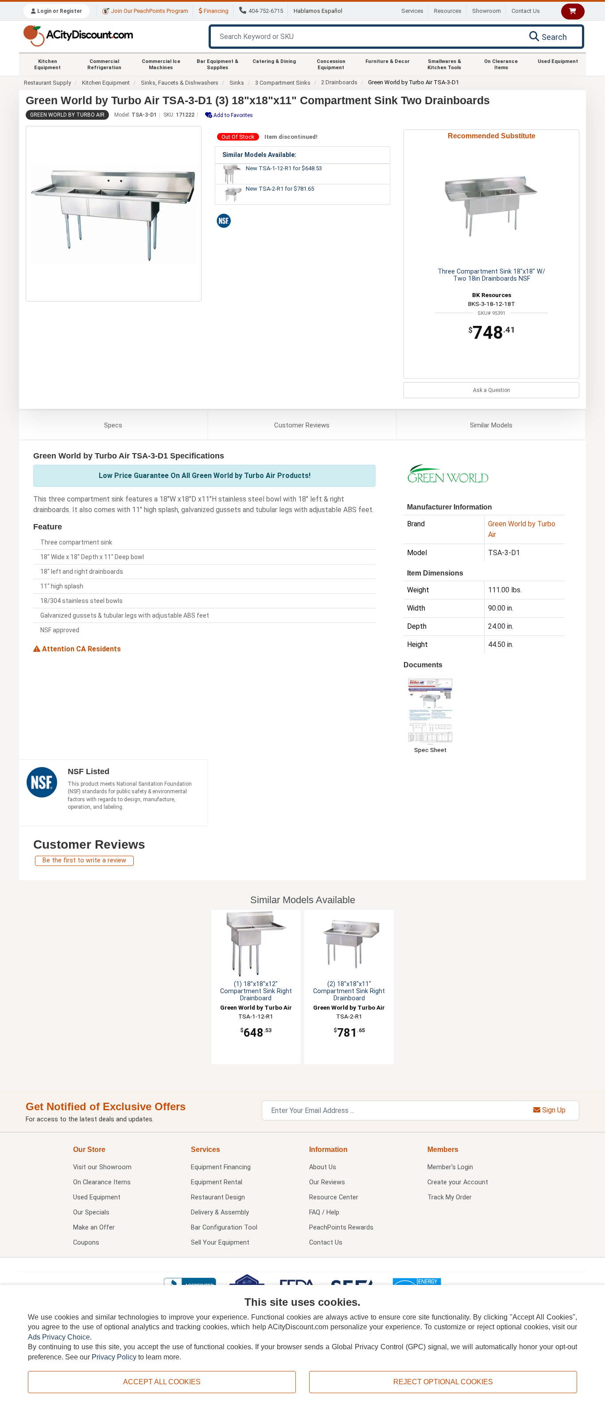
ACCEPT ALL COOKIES (162, 1382)
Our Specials (91, 1212)
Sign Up (553, 1110)
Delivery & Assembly (220, 1212)
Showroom (486, 11)
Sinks (236, 82)
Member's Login (450, 1167)
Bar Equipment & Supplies (217, 64)
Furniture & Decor (387, 61)
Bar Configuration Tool (224, 1227)
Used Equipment (558, 61)
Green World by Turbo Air (67, 115)
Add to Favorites (232, 115)
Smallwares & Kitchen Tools (444, 64)
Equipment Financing (221, 1167)
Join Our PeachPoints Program (148, 11)
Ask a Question (491, 390)
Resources (448, 11)
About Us (322, 1167)
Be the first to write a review (84, 860)
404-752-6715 (265, 11)
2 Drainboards (339, 82)
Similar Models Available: (259, 154)
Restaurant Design (218, 1197)
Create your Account (457, 1182)
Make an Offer (94, 1227)
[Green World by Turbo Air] (447, 473)
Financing (215, 11)
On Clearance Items (501, 64)
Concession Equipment (331, 64)
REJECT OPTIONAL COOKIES (443, 1382)
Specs (113, 425)
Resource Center (333, 1197)
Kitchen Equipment (47, 64)
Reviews (302, 425)
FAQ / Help (324, 1212)
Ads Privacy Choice (59, 1337)
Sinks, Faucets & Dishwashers (179, 82)
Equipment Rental (216, 1182)
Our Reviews (327, 1182)
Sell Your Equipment (220, 1242)
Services (412, 11)
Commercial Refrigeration (104, 64)
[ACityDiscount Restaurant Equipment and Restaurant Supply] (78, 35)
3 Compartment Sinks (282, 82)
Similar (491, 425)
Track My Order (449, 1197)
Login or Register (59, 11)
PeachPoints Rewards (341, 1227)
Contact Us (526, 11)
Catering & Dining (274, 61)
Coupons (86, 1242)
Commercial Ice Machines (161, 64)
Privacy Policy (114, 1357)
